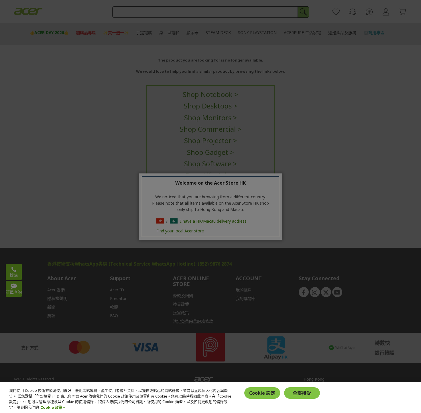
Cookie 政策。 (53, 407)
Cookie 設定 (262, 393)
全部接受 (302, 393)
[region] (210, 397)
